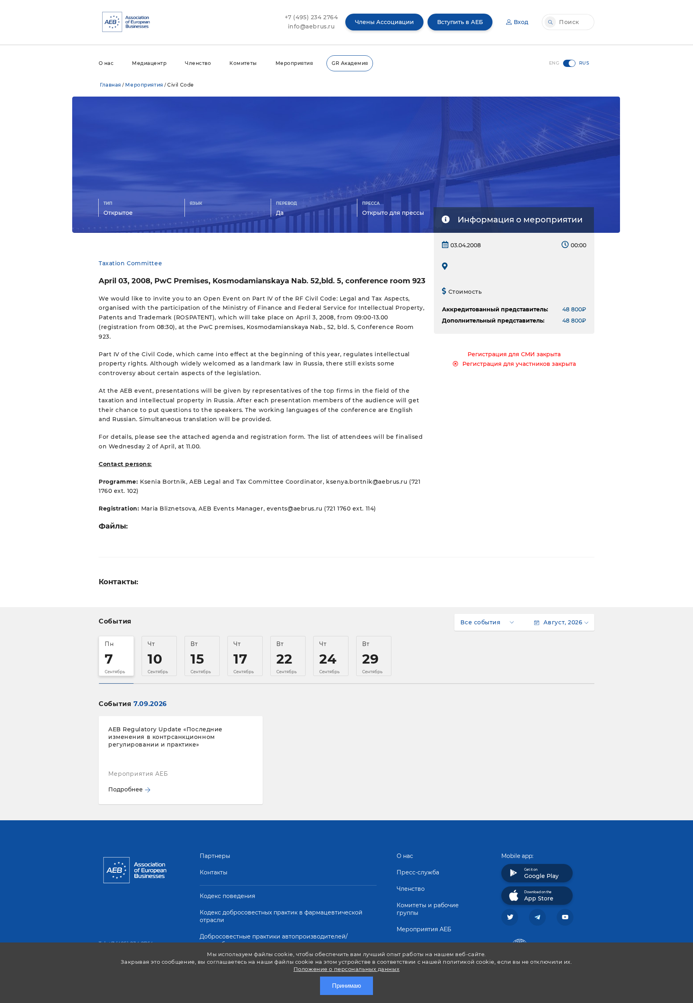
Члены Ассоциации (384, 22)
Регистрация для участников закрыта (519, 363)
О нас (106, 63)
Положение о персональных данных (346, 969)
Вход (521, 22)
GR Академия (350, 63)
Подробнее (125, 789)
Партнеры (215, 856)
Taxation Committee (130, 263)
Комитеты (243, 63)
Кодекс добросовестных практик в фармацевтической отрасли (281, 916)
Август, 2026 (562, 622)
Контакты (213, 872)
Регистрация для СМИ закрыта (514, 354)
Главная (110, 85)
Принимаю (346, 985)
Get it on (541, 874)
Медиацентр (149, 63)
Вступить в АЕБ (460, 22)
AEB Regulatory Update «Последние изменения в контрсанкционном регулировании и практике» (165, 737)
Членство (198, 63)
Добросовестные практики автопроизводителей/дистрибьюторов (274, 940)
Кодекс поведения (227, 896)
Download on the (538, 896)
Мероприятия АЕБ (424, 929)
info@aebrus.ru (311, 26)
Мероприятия (294, 63)
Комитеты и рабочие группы (428, 909)
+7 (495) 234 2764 (311, 17)
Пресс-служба (418, 872)
